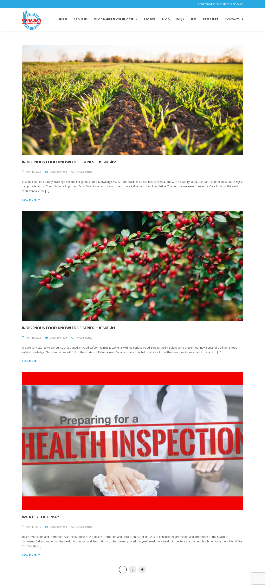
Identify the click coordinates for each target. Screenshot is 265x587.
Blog (166, 19)
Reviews (149, 19)
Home (63, 19)
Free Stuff (210, 19)
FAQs (180, 19)
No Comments (83, 171)
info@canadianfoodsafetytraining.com (220, 4)
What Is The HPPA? (40, 517)
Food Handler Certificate (113, 19)
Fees (194, 19)
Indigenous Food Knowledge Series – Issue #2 (69, 162)
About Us (81, 19)
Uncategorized (58, 171)
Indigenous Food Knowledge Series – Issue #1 (68, 328)
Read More (29, 199)
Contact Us (234, 19)
